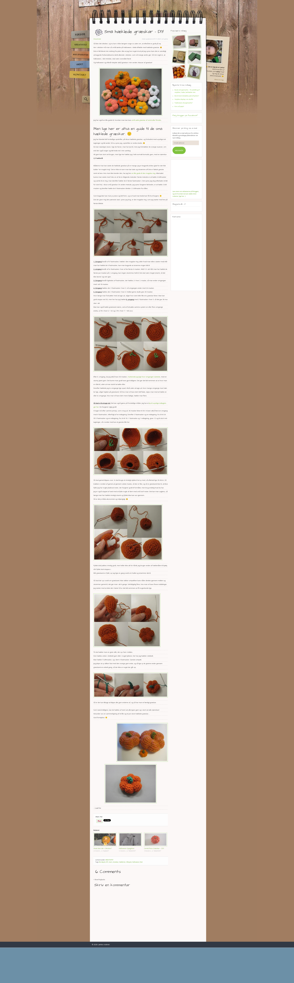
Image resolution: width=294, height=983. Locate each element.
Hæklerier (122, 862)
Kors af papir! (179, 106)
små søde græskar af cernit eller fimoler (146, 120)
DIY (107, 862)
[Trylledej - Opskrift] (178, 56)
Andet (79, 64)
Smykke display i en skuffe (184, 99)
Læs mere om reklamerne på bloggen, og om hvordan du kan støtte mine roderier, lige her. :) (185, 193)
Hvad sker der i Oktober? (102, 848)
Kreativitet (79, 44)
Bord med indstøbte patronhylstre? (187, 96)
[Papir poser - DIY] (178, 41)
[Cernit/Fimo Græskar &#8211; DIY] (155, 839)
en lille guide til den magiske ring (143, 173)
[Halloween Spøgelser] (130, 839)
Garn (110, 862)
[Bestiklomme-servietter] (193, 71)
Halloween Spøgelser (126, 848)
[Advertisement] (186, 254)
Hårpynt (128, 862)
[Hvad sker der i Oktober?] (104, 839)
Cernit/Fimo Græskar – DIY (154, 848)
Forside (79, 34)
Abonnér (179, 150)
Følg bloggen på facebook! (185, 115)
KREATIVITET (109, 860)
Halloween (135, 862)
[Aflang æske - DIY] (193, 56)
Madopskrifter (79, 55)
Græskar (115, 862)
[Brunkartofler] (178, 71)
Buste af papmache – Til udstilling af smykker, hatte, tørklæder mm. (187, 91)
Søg (79, 99)
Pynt (141, 862)
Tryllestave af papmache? (184, 103)
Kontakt (79, 74)
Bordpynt (102, 862)
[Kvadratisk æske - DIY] (193, 41)
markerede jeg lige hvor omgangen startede (144, 377)
